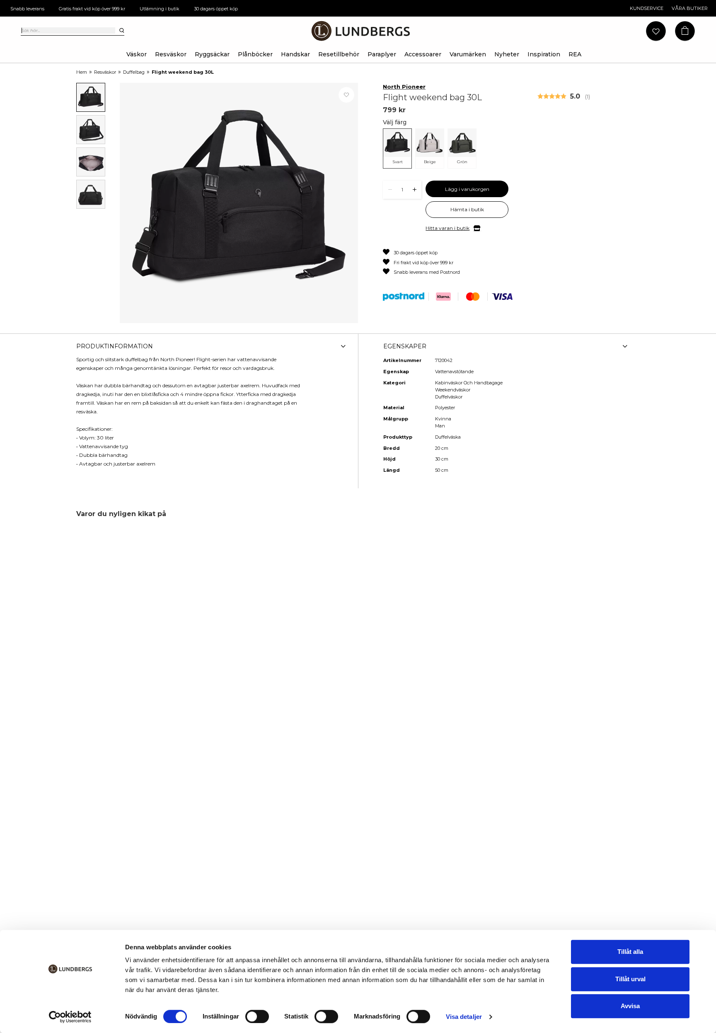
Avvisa (630, 1005)
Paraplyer (382, 54)
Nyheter (506, 54)
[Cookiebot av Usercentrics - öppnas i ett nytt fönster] (70, 1017)
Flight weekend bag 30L (183, 72)
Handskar (295, 54)
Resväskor (170, 54)
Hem (81, 72)
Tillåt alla (630, 951)
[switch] (257, 1016)
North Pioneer (404, 86)
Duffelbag (134, 72)
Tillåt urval (630, 978)
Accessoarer (422, 54)
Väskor (136, 54)
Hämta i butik (467, 209)
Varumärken (468, 54)
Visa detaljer (464, 1016)
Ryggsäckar (212, 54)
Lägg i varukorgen (467, 189)
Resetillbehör (338, 54)
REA (574, 54)
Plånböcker (255, 54)
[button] (685, 31)
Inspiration (543, 54)
